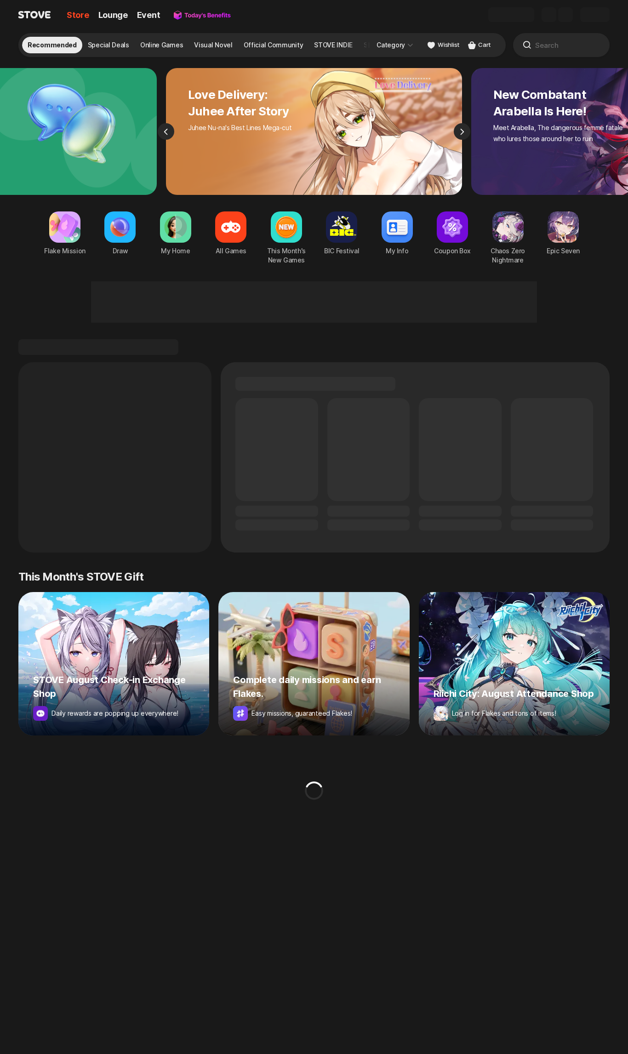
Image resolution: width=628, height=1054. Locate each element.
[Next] (462, 131)
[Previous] (166, 131)
